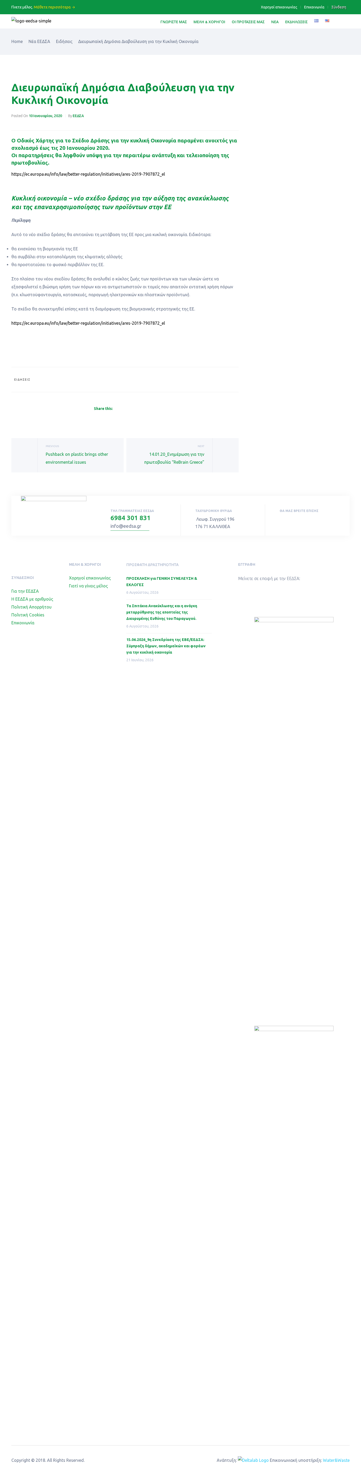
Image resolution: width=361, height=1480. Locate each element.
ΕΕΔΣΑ (78, 116)
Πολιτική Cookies (27, 614)
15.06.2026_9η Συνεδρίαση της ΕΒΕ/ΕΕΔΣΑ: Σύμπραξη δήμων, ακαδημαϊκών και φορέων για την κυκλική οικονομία (166, 646)
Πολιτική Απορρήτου (31, 607)
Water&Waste (336, 1460)
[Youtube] (293, 522)
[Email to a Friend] (153, 408)
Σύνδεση (338, 7)
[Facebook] (281, 522)
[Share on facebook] (116, 408)
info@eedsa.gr (125, 526)
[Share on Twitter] (122, 408)
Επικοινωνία (314, 7)
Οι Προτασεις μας (248, 22)
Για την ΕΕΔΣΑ (25, 591)
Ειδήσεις (22, 379)
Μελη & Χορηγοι (209, 22)
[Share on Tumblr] (135, 408)
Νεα (275, 22)
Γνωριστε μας (173, 22)
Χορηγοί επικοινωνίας (279, 7)
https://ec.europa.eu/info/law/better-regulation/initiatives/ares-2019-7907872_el (88, 174)
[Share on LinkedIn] (129, 408)
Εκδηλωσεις (296, 22)
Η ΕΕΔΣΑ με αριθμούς (32, 599)
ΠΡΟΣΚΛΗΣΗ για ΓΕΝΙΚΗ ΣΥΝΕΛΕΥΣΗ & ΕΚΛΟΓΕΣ (161, 581)
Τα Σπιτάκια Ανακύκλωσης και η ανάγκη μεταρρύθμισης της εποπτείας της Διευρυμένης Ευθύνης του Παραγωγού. (161, 612)
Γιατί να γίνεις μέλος (88, 585)
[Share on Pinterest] (148, 408)
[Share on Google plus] (141, 408)
